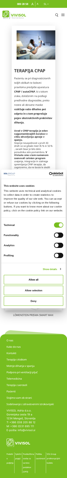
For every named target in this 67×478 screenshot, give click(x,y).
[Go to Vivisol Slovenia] (14, 15)
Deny (33, 301)
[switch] (58, 235)
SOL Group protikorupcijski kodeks (53, 458)
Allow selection (33, 290)
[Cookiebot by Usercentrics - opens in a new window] (49, 174)
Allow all (33, 279)
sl (45, 4)
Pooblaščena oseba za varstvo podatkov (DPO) (28, 463)
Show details (50, 269)
